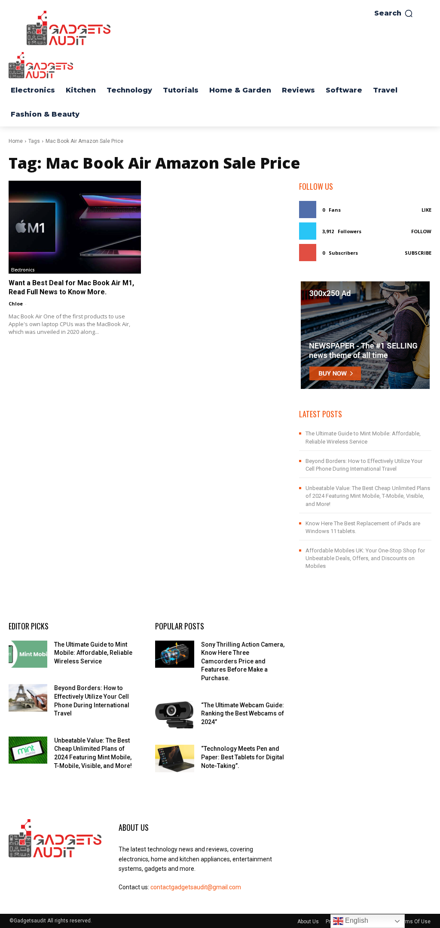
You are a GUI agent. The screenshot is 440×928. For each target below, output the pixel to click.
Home (16, 141)
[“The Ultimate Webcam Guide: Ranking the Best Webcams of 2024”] (174, 714)
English (355, 920)
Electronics (23, 270)
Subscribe (418, 253)
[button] (393, 13)
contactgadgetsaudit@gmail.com (195, 887)
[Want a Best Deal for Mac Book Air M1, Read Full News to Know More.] (75, 227)
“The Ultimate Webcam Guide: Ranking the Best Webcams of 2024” (242, 713)
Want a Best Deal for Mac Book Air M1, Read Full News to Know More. (71, 287)
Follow (421, 231)
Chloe (16, 303)
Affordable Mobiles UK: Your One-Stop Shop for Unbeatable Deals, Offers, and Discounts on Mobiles (365, 558)
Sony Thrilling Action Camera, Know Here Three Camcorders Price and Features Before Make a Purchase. (242, 661)
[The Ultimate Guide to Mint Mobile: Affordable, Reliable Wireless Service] (28, 654)
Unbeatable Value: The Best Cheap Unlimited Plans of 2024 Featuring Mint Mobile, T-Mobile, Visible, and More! (368, 496)
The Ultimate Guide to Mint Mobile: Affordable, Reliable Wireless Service (93, 653)
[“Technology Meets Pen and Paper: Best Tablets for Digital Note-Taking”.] (174, 758)
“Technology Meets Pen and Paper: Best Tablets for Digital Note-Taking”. (242, 757)
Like (426, 210)
